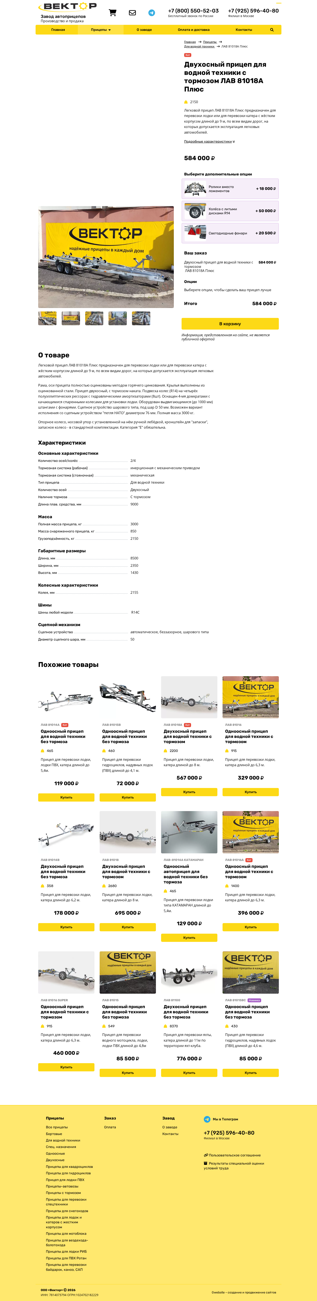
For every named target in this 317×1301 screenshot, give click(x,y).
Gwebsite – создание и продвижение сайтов (244, 1292)
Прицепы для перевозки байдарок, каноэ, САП (66, 1267)
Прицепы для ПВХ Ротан (66, 1258)
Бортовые (54, 1134)
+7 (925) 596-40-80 (253, 11)
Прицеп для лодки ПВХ (65, 1180)
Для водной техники (199, 46)
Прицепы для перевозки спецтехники (66, 1201)
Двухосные (55, 1160)
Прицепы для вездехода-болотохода (67, 1242)
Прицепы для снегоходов (67, 1211)
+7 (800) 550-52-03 (193, 11)
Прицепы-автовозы (62, 1186)
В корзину (230, 323)
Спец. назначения (61, 1147)
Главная (58, 30)
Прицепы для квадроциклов (69, 1167)
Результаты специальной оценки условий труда (234, 1165)
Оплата (110, 1127)
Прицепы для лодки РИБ (66, 1251)
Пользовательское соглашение (234, 1155)
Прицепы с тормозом (63, 1193)
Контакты (244, 30)
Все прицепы (57, 1127)
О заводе (144, 30)
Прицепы (99, 30)
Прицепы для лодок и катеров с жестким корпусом (64, 1222)
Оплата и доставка (194, 30)
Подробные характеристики (208, 141)
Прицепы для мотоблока (66, 1234)
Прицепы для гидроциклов (68, 1173)
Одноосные (55, 1153)
